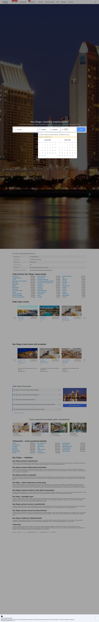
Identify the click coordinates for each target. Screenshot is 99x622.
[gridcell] (42, 145)
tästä (14, 620)
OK (95, 618)
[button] (39, 140)
